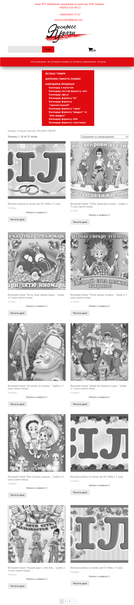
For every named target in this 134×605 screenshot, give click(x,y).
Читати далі (17, 219)
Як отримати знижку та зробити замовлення (71, 62)
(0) (94, 50)
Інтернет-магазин (27, 130)
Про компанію (38, 62)
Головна (12, 130)
